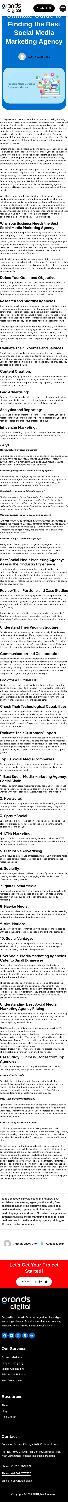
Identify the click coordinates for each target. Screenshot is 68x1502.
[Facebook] (5, 1335)
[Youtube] (32, 1335)
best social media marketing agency (30, 1198)
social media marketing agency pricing (37, 1220)
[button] (44, 8)
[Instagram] (18, 1335)
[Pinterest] (25, 1335)
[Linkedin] (11, 1335)
